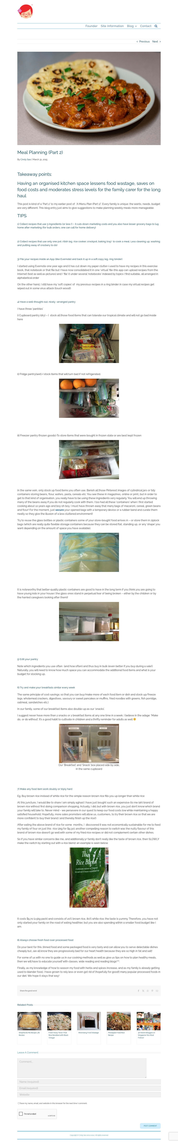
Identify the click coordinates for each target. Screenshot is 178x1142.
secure (59, 509)
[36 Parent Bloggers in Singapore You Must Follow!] (149, 1013)
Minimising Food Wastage (88, 1033)
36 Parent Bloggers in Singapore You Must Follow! (146, 1035)
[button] (156, 26)
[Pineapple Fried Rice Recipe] (119, 1013)
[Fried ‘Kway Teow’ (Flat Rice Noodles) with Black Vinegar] (59, 1013)
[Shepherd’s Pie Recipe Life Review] (29, 1013)
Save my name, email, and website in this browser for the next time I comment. (53, 1103)
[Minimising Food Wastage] (89, 1013)
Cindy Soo (25, 159)
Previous (144, 41)
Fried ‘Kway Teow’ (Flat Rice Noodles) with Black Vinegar (58, 1035)
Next (155, 41)
